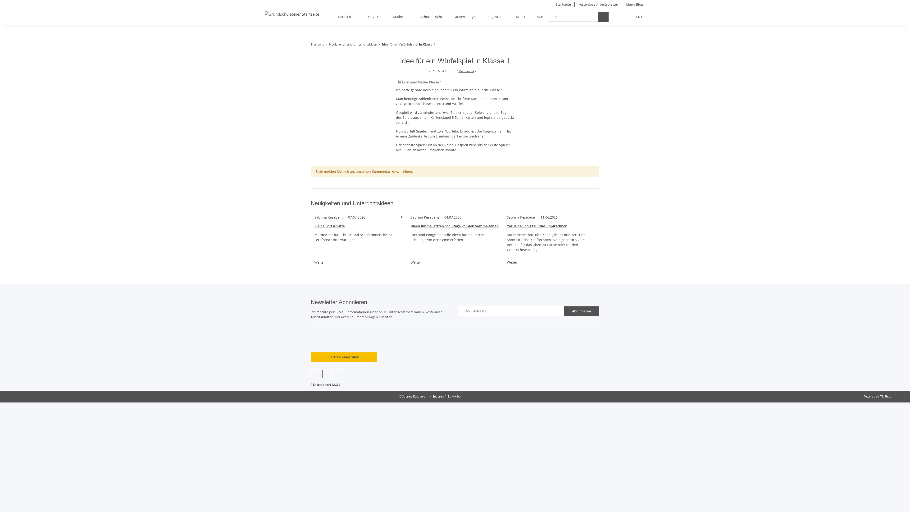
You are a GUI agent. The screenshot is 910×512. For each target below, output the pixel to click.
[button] (617, 17)
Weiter (320, 262)
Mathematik (466, 71)
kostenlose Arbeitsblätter (598, 4)
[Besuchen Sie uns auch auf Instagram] (339, 374)
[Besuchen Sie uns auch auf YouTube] (327, 374)
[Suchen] (603, 17)
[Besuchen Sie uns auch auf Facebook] (315, 374)
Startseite (563, 4)
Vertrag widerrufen (343, 357)
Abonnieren (581, 311)
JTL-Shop (885, 396)
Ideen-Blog (634, 4)
